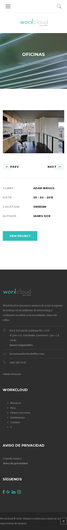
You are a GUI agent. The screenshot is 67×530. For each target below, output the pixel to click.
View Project (20, 236)
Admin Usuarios (12, 374)
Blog (13, 407)
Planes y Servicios (20, 412)
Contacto (15, 422)
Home (22, 63)
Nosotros (15, 403)
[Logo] (34, 23)
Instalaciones (37, 63)
